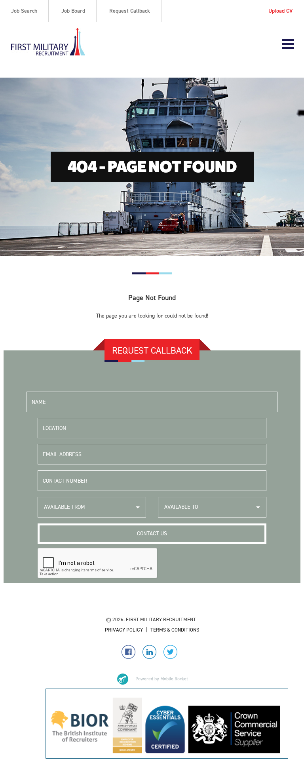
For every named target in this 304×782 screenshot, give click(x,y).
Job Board (73, 11)
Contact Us (152, 533)
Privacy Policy (124, 629)
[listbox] (92, 507)
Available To (181, 507)
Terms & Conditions (174, 629)
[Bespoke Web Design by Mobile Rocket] (152, 679)
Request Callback (129, 11)
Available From (64, 507)
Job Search (24, 11)
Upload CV (280, 11)
